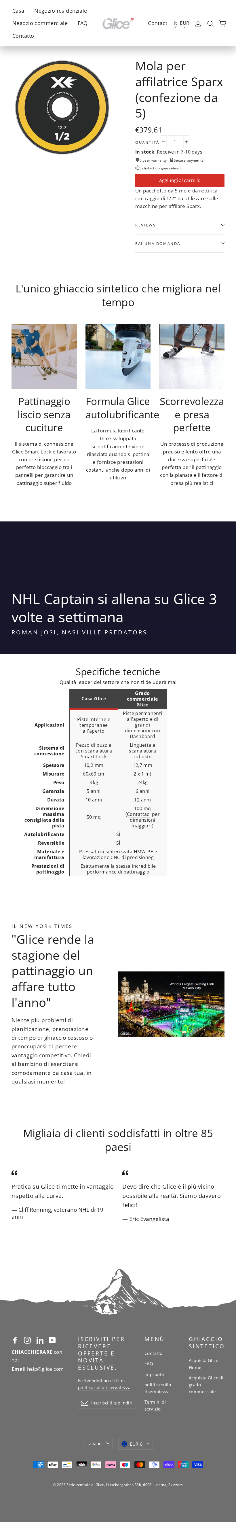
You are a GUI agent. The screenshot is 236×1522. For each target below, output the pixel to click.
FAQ (83, 23)
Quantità (147, 142)
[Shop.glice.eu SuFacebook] (15, 1339)
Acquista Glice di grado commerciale (206, 1384)
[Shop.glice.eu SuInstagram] (27, 1339)
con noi (37, 1356)
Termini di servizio (155, 1405)
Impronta (154, 1374)
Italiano (94, 1443)
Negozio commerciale (40, 23)
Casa (18, 10)
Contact (157, 23)
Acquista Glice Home (203, 1363)
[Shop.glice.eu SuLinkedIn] (40, 1339)
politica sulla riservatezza (104, 1387)
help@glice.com (38, 1369)
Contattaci (139, 814)
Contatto (23, 35)
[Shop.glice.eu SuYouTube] (52, 1339)
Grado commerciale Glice (142, 699)
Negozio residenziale (60, 10)
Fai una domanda (157, 243)
